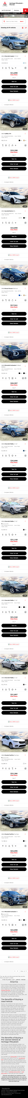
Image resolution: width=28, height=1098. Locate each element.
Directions (16, 10)
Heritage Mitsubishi (5, 990)
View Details (14, 91)
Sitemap (15, 1090)
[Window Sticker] (25, 378)
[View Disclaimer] (15, 68)
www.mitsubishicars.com (6, 1094)
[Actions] (25, 56)
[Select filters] (23, 27)
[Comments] (25, 68)
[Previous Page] (14, 971)
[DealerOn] (6, 1088)
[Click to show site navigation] (25, 10)
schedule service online (14, 1071)
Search (21, 21)
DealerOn (11, 1090)
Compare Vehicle (8, 104)
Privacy (19, 1090)
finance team (14, 1056)
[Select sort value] (25, 27)
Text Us (14, 81)
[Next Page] (17, 971)
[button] (6, 10)
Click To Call (14, 87)
